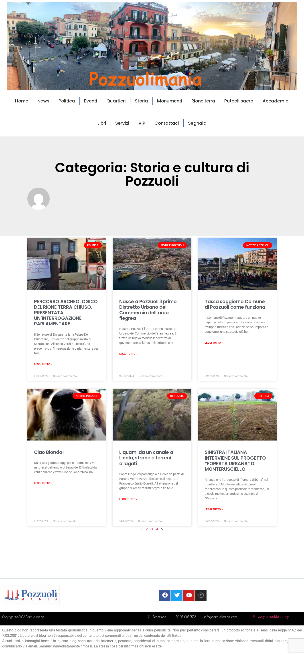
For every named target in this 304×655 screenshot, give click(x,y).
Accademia (276, 101)
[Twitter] (176, 595)
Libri (101, 123)
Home (21, 101)
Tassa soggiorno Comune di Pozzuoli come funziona (235, 304)
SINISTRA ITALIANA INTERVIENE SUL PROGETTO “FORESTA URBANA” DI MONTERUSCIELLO (235, 460)
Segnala (197, 123)
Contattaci (166, 123)
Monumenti (169, 101)
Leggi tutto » (43, 364)
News (43, 101)
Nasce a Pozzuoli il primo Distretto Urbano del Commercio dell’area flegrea (148, 310)
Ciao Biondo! (49, 452)
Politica (67, 101)
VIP (141, 123)
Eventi (90, 101)
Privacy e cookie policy (271, 617)
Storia (141, 101)
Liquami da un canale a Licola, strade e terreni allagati (146, 458)
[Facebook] (164, 595)
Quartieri (116, 101)
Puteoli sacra (238, 101)
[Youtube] (189, 595)
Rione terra (203, 101)
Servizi (122, 123)
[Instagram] (201, 595)
